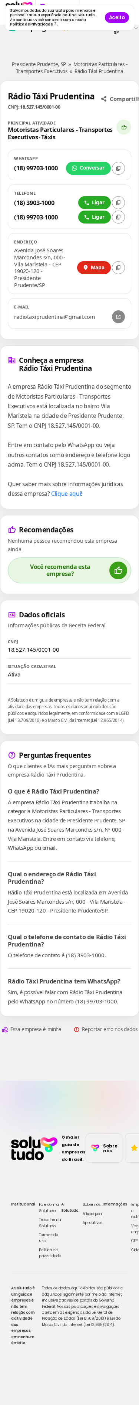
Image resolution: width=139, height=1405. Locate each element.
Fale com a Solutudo (49, 1207)
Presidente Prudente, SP (39, 64)
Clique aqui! (66, 494)
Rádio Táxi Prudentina (99, 71)
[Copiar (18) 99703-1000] (118, 168)
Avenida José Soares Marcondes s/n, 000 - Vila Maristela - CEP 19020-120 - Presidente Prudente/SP (40, 268)
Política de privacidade (50, 1253)
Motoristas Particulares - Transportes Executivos (60, 133)
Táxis (48, 137)
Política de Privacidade (31, 24)
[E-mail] (118, 316)
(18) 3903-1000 (34, 202)
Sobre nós (92, 1204)
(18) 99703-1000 (36, 168)
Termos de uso (48, 1238)
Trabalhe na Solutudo (50, 1222)
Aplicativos (93, 1222)
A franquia (92, 1214)
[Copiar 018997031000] (118, 217)
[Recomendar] (123, 127)
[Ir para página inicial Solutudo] (34, 1148)
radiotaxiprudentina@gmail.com (54, 316)
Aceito (117, 17)
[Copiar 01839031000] (118, 202)
